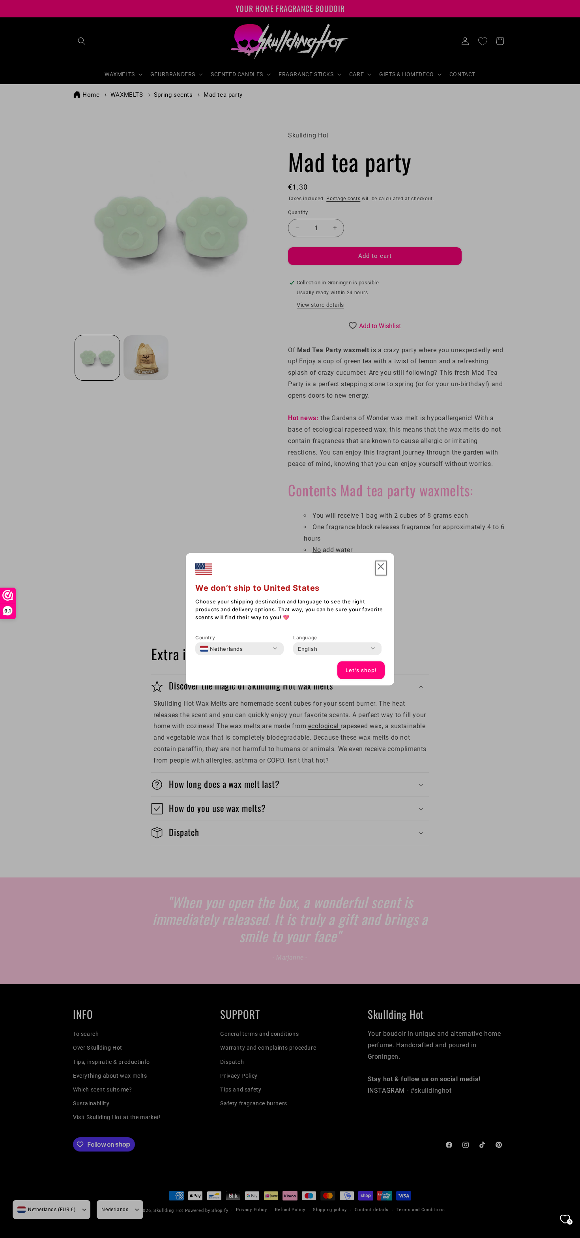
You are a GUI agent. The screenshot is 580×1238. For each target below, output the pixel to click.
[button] (381, 568)
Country (205, 637)
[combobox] (221, 648)
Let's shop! (361, 670)
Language (305, 637)
